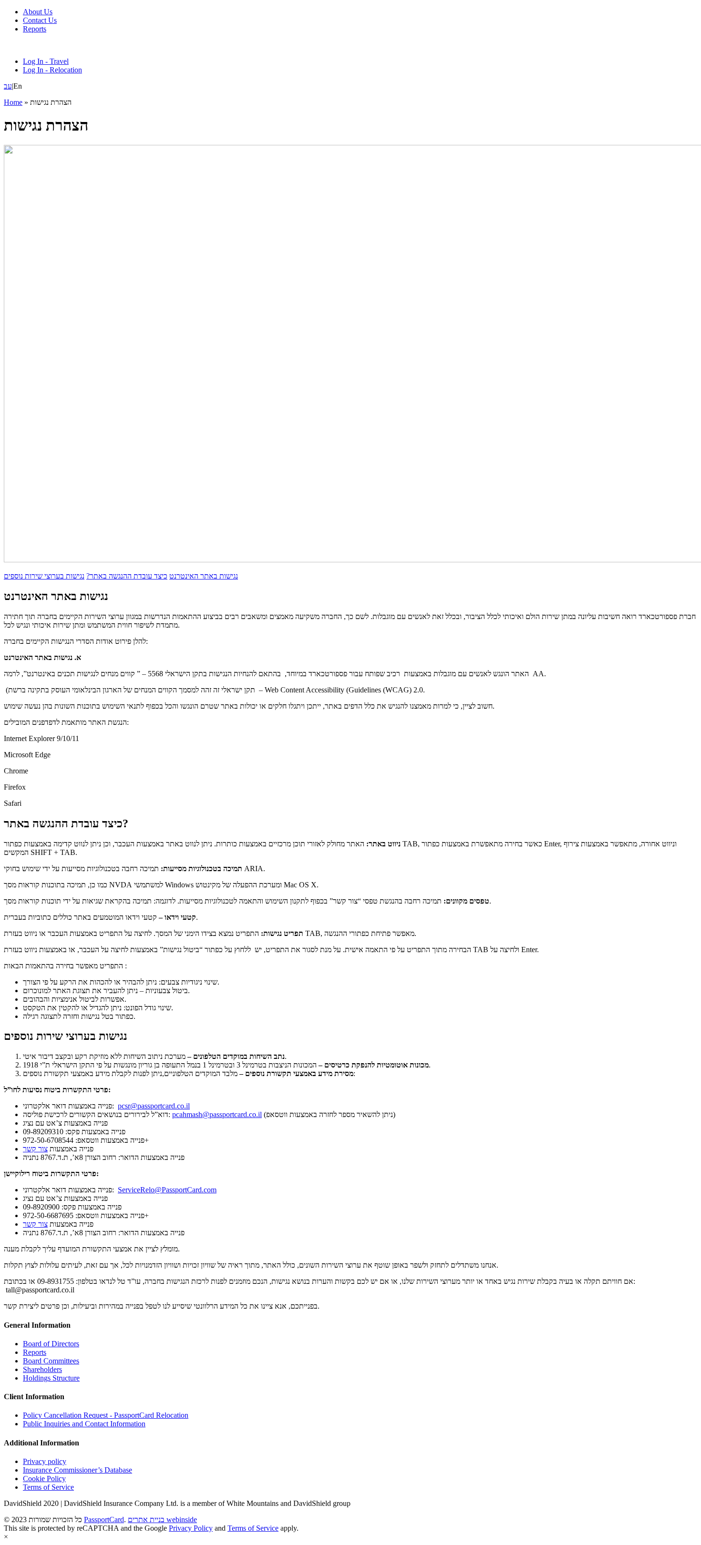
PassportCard (104, 1519)
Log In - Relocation (52, 70)
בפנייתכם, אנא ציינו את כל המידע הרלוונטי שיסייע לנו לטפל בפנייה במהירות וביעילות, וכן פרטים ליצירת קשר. (162, 1306)
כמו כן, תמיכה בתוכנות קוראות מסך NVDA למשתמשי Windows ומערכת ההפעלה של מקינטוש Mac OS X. (161, 885)
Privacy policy (44, 1461)
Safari (12, 803)
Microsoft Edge (27, 755)
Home (13, 102)
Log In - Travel (46, 61)
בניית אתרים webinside (162, 1519)
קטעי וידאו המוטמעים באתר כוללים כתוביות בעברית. (101, 917)
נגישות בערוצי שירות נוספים (44, 576)
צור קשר (35, 1149)
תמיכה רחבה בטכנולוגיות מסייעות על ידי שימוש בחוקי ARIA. (134, 868)
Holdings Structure (51, 1378)
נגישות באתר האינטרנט (203, 576)
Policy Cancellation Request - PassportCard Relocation (105, 1415)
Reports (34, 29)
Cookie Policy (44, 1478)
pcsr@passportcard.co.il (154, 1106)
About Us (37, 12)
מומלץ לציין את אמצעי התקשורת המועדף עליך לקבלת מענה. (92, 1249)
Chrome (16, 771)
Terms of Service (48, 1487)
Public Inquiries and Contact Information (84, 1424)
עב (8, 86)
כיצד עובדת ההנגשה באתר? (126, 576)
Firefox (15, 787)
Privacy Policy (191, 1528)
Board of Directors (51, 1344)
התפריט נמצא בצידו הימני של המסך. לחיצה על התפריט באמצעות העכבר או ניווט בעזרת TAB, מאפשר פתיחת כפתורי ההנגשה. (210, 933)
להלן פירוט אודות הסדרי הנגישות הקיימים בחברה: (76, 641)
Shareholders (42, 1369)
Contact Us (40, 20)
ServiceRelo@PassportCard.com (167, 1190)
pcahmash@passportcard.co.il (217, 1114)
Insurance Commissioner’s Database (77, 1470)
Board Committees (51, 1361)
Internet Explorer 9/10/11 (41, 738)
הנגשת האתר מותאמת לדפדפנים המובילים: (66, 722)
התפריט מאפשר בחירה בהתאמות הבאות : (65, 966)
